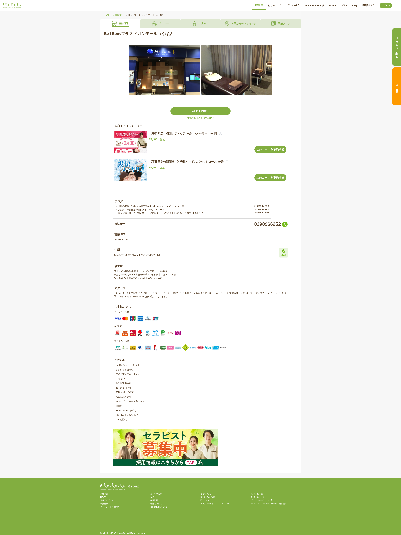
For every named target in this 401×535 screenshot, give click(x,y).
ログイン (385, 5)
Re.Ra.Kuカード (258, 497)
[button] (219, 133)
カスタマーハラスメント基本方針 (214, 504)
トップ (106, 15)
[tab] (120, 23)
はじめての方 (156, 494)
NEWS (103, 497)
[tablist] (200, 23)
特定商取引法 (156, 504)
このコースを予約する (270, 149)
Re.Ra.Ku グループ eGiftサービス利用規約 (268, 504)
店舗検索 (117, 15)
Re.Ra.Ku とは (257, 494)
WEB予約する (200, 111)
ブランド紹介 (206, 494)
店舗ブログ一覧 (106, 500)
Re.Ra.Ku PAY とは (158, 507)
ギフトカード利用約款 (109, 507)
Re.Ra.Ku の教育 (207, 497)
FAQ (152, 497)
